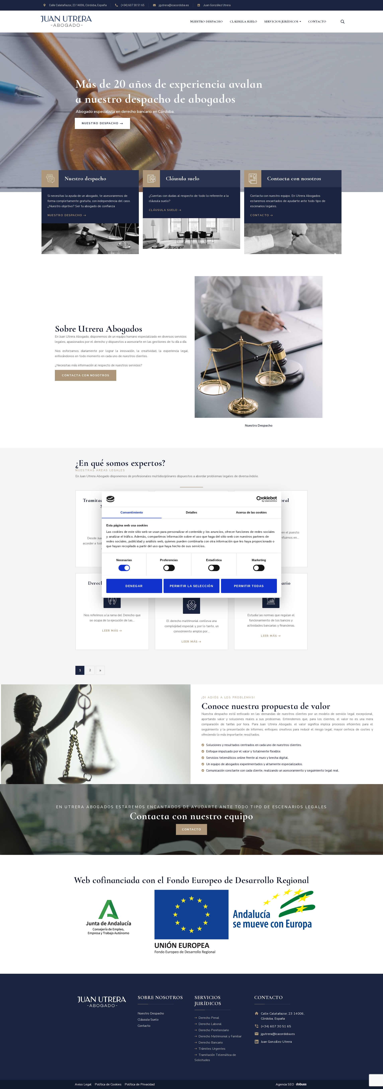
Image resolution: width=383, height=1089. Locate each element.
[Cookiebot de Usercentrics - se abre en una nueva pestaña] (259, 499)
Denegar (134, 585)
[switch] (169, 568)
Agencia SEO (285, 1084)
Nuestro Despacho (259, 425)
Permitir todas (249, 585)
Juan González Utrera (276, 1042)
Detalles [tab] (191, 512)
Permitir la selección (191, 585)
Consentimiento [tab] (131, 512)
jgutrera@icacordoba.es (278, 1034)
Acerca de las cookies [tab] (251, 512)
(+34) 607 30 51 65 (276, 1026)
